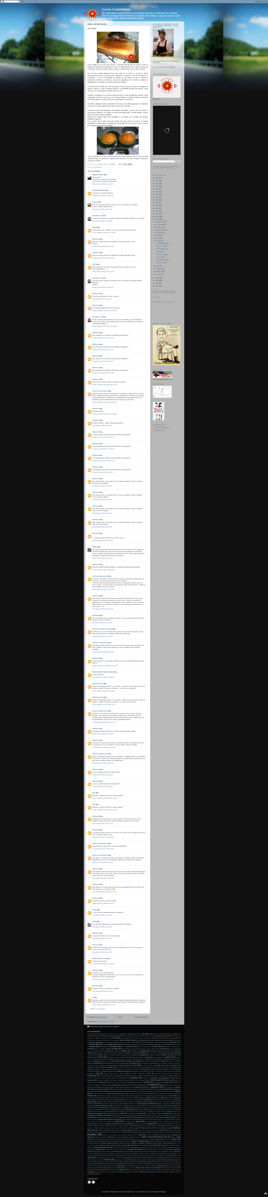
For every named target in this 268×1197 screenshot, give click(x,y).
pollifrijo (173, 1137)
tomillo (89, 1163)
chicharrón (128, 1059)
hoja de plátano (125, 1093)
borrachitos (176, 1046)
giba (102, 1089)
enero (159, 274)
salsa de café (133, 1151)
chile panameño (116, 1061)
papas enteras (157, 1121)
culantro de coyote (136, 1071)
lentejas (90, 1101)
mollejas (90, 1113)
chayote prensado (158, 1057)
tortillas (159, 1165)
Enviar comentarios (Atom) (106, 1021)
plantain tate (125, 1137)
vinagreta (121, 1169)
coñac (141, 1067)
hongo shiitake (175, 1093)
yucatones (113, 1172)
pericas (117, 1130)
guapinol (149, 1089)
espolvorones (100, 1080)
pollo (179, 1137)
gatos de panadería (162, 243)
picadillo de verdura (174, 1132)
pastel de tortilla (155, 1125)
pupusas (127, 1141)
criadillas (152, 1069)
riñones (170, 1147)
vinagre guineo (112, 1169)
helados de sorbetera (96, 1093)
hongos (90, 1096)
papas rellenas (175, 1121)
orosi (154, 1115)
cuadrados (97, 1071)
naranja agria (175, 1113)
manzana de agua (161, 1105)
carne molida (174, 1053)
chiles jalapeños (146, 1061)
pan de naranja (93, 1119)
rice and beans (162, 1147)
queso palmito (116, 1145)
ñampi (127, 1115)
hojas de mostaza (147, 1093)
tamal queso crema (97, 1160)
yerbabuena (166, 1169)
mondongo (99, 1113)
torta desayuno (111, 1165)
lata (113, 1099)
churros (158, 1063)
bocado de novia (147, 1046)
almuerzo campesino (109, 1036)
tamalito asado (151, 1160)
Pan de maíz (177, 1117)
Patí (157, 1128)
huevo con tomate (146, 1095)
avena (104, 1044)
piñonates (148, 1135)
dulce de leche (124, 1073)
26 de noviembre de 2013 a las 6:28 (104, 402)
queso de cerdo (93, 1145)
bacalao (129, 1044)
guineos (107, 1091)
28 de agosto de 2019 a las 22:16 (103, 903)
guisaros (116, 1091)
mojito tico (176, 1111)
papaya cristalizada (99, 1123)
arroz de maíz (127, 1042)
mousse (140, 1113)
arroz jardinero (146, 1042)
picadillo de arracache (173, 1130)
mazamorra (98, 1109)
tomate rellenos (158, 1161)
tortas (119, 1165)
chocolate (117, 1063)
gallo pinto (138, 1087)
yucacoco (106, 1172)
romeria (91, 1149)
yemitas (159, 1169)
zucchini (89, 1174)
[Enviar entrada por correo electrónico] (119, 164)
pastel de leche (124, 1125)
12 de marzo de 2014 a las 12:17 (103, 472)
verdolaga (156, 1167)
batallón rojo (178, 1044)
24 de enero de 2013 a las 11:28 (103, 373)
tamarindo (160, 1160)
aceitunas (89, 1034)
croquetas (159, 1069)
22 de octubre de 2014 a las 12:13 (103, 589)
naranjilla (90, 1115)
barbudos (169, 1044)
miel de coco (171, 1109)
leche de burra (128, 1099)
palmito (89, 1117)
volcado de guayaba (149, 1169)
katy (93, 793)
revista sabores (152, 1147)
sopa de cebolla (172, 1153)
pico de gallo (113, 1135)
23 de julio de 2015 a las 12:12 (102, 636)
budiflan (103, 1048)
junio (158, 238)
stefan (108, 1157)
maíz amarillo (104, 1103)
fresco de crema (111, 1082)
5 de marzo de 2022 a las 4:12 (102, 991)
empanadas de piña (136, 1075)
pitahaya (175, 1135)
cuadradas (176, 1069)
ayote (111, 1044)
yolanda (95, 202)
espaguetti (165, 1078)
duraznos (142, 1073)
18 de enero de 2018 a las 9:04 (102, 862)
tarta (88, 1161)
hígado (110, 1093)
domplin (106, 1073)
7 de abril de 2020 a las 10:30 (102, 915)
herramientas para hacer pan (123, 975)
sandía (170, 1151)
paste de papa (160, 1123)
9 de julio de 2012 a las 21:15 (102, 299)
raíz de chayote (153, 1145)
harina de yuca (159, 1091)
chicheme (159, 1059)
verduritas (172, 1167)
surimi (119, 1157)
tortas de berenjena (129, 1165)
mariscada (152, 1107)
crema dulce (135, 1069)
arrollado (97, 1038)
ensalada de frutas (99, 1078)
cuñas (144, 1071)
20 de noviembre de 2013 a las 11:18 (104, 384)
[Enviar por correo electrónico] (123, 164)
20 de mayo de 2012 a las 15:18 (103, 271)
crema (118, 1069)
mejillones (115, 1109)
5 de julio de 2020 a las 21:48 (102, 952)
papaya (89, 1124)
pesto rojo (142, 1130)
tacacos (125, 1157)
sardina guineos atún (98, 1153)
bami (145, 1044)
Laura (94, 921)
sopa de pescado (131, 1155)
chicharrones (150, 1059)
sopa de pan (120, 1155)
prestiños (108, 1141)
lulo (156, 1101)
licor (97, 1101)
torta (135, 1163)
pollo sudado (131, 1139)
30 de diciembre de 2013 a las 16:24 (104, 414)
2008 (157, 283)
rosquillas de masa (150, 1149)
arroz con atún (134, 1038)
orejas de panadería (163, 260)
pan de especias (166, 1117)
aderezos (104, 1034)
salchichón (177, 1149)
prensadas (101, 1141)
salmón (92, 1151)
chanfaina (139, 1057)
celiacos (164, 1055)
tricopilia (106, 1167)
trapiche (91, 1167)
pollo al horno (104, 1139)
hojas (138, 1093)
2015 (157, 208)
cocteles (157, 1065)
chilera (137, 1061)
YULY (94, 264)
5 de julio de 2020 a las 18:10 (102, 938)
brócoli (89, 1049)
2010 (157, 278)
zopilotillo (171, 1172)
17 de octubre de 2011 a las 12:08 (103, 232)
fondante (95, 1082)
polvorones (139, 1139)
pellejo (93, 1130)
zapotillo (164, 1172)
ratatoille (171, 1145)
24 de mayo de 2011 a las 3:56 (102, 184)
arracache (167, 1036)
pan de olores (103, 1119)
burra (170, 1048)
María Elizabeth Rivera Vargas (102, 672)
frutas (152, 1084)
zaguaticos (127, 1172)
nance (159, 1113)
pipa (163, 1135)
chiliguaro (155, 1061)
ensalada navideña (111, 1078)
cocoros (150, 1065)
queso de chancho (104, 1145)
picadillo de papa (128, 1132)
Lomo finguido (138, 1101)
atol (90, 1044)
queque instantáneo (107, 1143)
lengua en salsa (165, 1099)
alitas (161, 1034)
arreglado (89, 1038)
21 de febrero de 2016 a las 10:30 (103, 747)
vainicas (138, 1167)
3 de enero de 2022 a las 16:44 (102, 979)
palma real (176, 1115)
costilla (172, 1067)
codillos (166, 1065)
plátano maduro (147, 1137)
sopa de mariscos (109, 1155)
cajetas (124, 1051)
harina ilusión (169, 1091)
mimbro (169, 1111)
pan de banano (135, 1117)
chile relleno (128, 1061)
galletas (162, 1085)
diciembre (160, 221)
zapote (158, 1172)
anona (140, 1036)
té (111, 1161)
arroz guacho (136, 1042)
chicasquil (104, 1059)
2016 (157, 205)
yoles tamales (175, 1169)
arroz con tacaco (106, 1042)
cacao (89, 1051)
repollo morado (117, 1147)
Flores (94, 910)
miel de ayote (143, 1109)
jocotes (176, 1097)
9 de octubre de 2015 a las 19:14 (103, 677)
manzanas (102, 1107)
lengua (146, 1099)
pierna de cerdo (132, 1135)
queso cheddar (167, 1143)
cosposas (165, 1067)
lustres (160, 1101)
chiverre (97, 1063)
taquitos (177, 1160)
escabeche (154, 1078)
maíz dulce (132, 1103)
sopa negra (168, 1155)
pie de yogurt (122, 1135)
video (179, 1167)
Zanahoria (143, 1172)
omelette (143, 1115)
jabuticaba (141, 1097)
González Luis (97, 215)
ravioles (177, 1145)
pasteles (89, 1128)
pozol (89, 1141)
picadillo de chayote (92, 1132)
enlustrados (163, 1075)
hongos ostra (110, 1095)
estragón (121, 1080)
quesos (125, 1145)
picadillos (92, 1134)
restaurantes (143, 1147)
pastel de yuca (166, 1126)
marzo (159, 269)
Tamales (107, 1160)
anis (136, 1036)
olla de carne (135, 1115)
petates (155, 1130)
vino (129, 1169)
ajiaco (138, 1034)
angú (131, 1036)
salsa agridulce (106, 1151)
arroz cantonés (124, 1038)
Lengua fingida (175, 1099)
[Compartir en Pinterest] (131, 164)
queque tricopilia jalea (131, 1143)
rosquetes (130, 1149)
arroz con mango (162, 254)
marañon (119, 1107)
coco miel (143, 1065)
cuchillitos (119, 1071)
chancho (123, 1057)
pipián (168, 1135)
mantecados (150, 1105)
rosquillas (140, 1149)
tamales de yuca (129, 1160)
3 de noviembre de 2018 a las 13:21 (104, 892)
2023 (157, 186)
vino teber (134, 1169)
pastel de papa (134, 1126)
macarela (167, 1101)
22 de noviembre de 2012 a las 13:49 (104, 326)
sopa (134, 1153)
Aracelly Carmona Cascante (102, 629)
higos (116, 1093)
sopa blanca (141, 1153)
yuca (89, 1172)
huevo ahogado (135, 1095)
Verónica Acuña (97, 683)
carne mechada (162, 1053)
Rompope (98, 1149)
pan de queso (115, 1119)
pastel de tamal (145, 1125)
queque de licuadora (94, 1143)
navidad (105, 1115)
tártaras (101, 1161)
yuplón (120, 1172)
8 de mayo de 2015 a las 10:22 (102, 622)
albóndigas (145, 1034)
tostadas (178, 1165)
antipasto (147, 1036)
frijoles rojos (117, 1085)
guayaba (167, 1089)
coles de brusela (100, 1067)
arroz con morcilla (153, 1040)
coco (135, 1065)
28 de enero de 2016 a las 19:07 (103, 734)
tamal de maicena (161, 1157)
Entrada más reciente (97, 1017)
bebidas (92, 1046)
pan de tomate (126, 1119)
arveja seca (164, 1042)
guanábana (135, 1089)
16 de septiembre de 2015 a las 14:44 (104, 665)
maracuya (111, 1107)
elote (149, 1073)
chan (118, 1057)
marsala (168, 1107)
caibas (100, 1051)
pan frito (151, 1119)
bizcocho (130, 1046)
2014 (157, 211)
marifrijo (145, 1107)
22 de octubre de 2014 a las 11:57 (103, 570)
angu (126, 1036)
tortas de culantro (150, 1165)
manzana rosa (91, 1107)
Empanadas (91, 1076)
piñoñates (156, 1135)
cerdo (172, 1055)
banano (151, 1044)
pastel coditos (175, 1123)
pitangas (103, 1137)
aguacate (122, 1034)
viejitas (91, 1169)
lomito (116, 1101)
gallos (147, 1087)
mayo (159, 241)
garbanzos (155, 1087)
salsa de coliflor (143, 1151)
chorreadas (144, 1063)
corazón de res (149, 1067)
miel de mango (108, 1111)
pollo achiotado (95, 1139)
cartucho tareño (91, 1055)
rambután (163, 1145)
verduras (165, 1167)
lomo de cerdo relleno (126, 1101)
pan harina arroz (159, 1119)
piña (140, 1135)
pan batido (98, 167)
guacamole (127, 1089)
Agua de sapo (113, 1034)
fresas (102, 1082)
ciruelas (164, 1063)
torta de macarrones (175, 1163)
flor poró (177, 1080)
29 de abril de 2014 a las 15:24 (102, 558)
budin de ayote (134, 1048)
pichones (104, 1135)
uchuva (118, 1167)
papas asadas (147, 1121)
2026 (157, 178)
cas (99, 1055)
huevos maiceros (120, 1097)
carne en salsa (152, 1053)
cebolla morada (126, 1055)
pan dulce (143, 1119)
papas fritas (166, 1121)
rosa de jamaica (110, 1149)
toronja (100, 1163)
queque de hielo (177, 1141)
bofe (163, 1046)
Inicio (120, 1017)
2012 (157, 216)
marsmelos (175, 1107)
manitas (133, 1105)
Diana (94, 227)
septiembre (161, 230)
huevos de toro (99, 1097)
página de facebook (135, 73)
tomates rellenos (174, 1161)
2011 (157, 219)
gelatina (178, 1087)
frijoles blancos (170, 1082)
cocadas (176, 1063)
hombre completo (159, 1093)
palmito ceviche (100, 1117)
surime (114, 1157)
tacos (132, 1157)
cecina (157, 1055)
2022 (157, 189)
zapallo (151, 1172)
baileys (135, 1044)
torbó (94, 1163)
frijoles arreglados (157, 1082)
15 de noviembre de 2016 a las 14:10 (104, 798)
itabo (135, 1097)
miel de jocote (98, 1111)
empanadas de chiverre (121, 1076)
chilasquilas (173, 1059)
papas (138, 1121)
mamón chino (175, 1103)
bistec (123, 1046)
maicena (89, 1103)
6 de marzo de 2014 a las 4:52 (102, 425)
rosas (117, 1149)
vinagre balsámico (100, 1169)
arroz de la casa (117, 1042)
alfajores (155, 1034)
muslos (154, 1113)
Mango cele (106, 1105)
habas (128, 1091)
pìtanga (97, 1137)
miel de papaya (139, 1111)
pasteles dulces (122, 1128)
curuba (164, 1071)
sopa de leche (98, 1155)
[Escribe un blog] (125, 164)
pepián (100, 1130)
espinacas (90, 1080)
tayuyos (107, 1161)
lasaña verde (106, 1099)
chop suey (125, 1063)
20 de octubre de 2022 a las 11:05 (103, 1005)
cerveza (92, 1057)
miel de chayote (161, 262)
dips (97, 1073)
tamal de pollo (172, 1157)
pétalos (149, 1130)
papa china (131, 1121)
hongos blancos (101, 1095)
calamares (134, 1051)
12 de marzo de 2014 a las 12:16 (103, 437)
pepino (106, 1130)
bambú (140, 1044)
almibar (176, 1034)
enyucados (145, 1078)
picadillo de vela (163, 1132)
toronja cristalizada (109, 1163)
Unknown (95, 239)
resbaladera (133, 1147)
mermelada (128, 1109)
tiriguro (126, 1161)
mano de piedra (141, 1105)
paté (152, 1128)
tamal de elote (150, 1157)
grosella (115, 1089)
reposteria (125, 1147)
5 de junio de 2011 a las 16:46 (102, 221)
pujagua (115, 1141)
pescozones (133, 1130)
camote (175, 1051)
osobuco (160, 1115)
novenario (121, 1115)
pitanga (89, 1137)
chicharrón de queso (138, 1059)
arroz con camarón (158, 1038)
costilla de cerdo (99, 1069)
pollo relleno (121, 1139)
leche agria (119, 1099)
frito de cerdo (160, 257)
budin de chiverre (145, 1048)
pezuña (161, 1130)
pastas (149, 1124)
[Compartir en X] (127, 164)
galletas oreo (100, 1087)
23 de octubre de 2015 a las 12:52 (103, 691)
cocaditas (89, 1065)
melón (121, 1109)
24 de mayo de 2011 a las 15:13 (103, 195)
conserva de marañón (131, 1067)
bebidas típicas (103, 1046)
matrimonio (90, 1109)
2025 (157, 181)
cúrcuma (157, 1071)
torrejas (130, 1163)
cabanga (176, 1048)
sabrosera (160, 1149)
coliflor (110, 1067)
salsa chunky (125, 1151)
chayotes (168, 1057)
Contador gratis (156, 297)
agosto (159, 232)
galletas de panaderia (173, 1085)
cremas (143, 1069)
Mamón (166, 1103)
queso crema (177, 1143)
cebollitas (151, 1055)
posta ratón (166, 1139)
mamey (160, 1103)
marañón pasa (137, 1107)
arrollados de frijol (105, 1038)
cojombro (90, 1067)
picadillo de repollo (139, 1132)
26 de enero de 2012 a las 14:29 (103, 258)
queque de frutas (166, 1141)
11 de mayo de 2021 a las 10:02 (103, 964)
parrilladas (128, 1124)
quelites (134, 1141)
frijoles (147, 1082)
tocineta (133, 1161)
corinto (158, 1067)
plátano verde (162, 1137)
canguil (99, 1053)
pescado (124, 1130)
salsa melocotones (154, 1151)
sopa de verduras (142, 1155)
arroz (114, 1038)
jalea (162, 1097)
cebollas (134, 1055)
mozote (147, 1113)
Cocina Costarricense (100, 391)
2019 (157, 197)
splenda (103, 1157)
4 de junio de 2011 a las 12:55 (102, 209)
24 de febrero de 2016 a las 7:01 (103, 763)
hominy (167, 1093)
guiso (122, 1091)
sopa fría (152, 1155)
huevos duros (110, 1097)
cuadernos (167, 1069)
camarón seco (155, 1051)
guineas (100, 1091)
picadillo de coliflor (104, 1132)
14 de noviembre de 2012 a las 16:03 (104, 310)
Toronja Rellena (120, 1163)
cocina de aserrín (99, 1065)
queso (149, 1143)
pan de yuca (135, 1119)
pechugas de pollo (165, 1128)
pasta (136, 1123)
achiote (97, 1034)
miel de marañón (120, 1111)
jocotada (169, 1097)
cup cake (151, 1071)
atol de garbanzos (162, 249)
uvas (125, 1167)
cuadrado (89, 1071)
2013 (157, 214)
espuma (108, 1080)
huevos (171, 1096)
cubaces (111, 1071)
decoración (170, 1071)
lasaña (99, 1099)
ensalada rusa (123, 1078)
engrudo (155, 1075)
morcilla (114, 1113)
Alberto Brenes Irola (99, 958)
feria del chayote (140, 1080)
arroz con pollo (94, 1042)
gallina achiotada (109, 1087)
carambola (128, 1053)
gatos (164, 1087)
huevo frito (155, 1095)
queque (142, 1141)
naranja (166, 1113)
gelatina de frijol (94, 1089)
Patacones (144, 1128)
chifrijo (166, 1059)
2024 (157, 183)
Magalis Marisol (97, 174)
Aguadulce (131, 1034)
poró (158, 1139)
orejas (149, 1115)
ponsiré (152, 1139)
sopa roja (176, 1155)
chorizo (134, 1063)
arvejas (171, 1042)
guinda (94, 1091)
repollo (108, 1147)
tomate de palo (147, 1161)
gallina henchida (120, 1087)
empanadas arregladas (106, 1075)
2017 (157, 202)
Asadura (178, 1042)
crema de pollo (126, 1069)
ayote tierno (120, 1044)
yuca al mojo (98, 1172)
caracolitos (120, 1053)
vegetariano (147, 1167)
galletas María (91, 1087)
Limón (110, 1101)
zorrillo (177, 1172)
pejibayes (177, 1128)
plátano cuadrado (135, 1137)
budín (115, 1049)
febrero (159, 271)
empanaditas (147, 1076)
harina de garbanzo (148, 1091)
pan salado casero (101, 1121)
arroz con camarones (172, 1038)
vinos (140, 1169)
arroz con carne (91, 1040)
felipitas (132, 1080)
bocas (155, 1046)
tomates (166, 1161)
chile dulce (96, 1061)
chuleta (151, 1063)
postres (174, 1139)
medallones (107, 1109)
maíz (96, 1103)
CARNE (143, 1053)
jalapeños (156, 1097)
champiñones (110, 1057)
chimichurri (171, 1061)
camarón (143, 1051)
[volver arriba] (265, 1194)
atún (97, 1044)
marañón (127, 1107)
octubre (159, 227)
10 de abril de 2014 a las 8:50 (102, 499)
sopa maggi (159, 1155)
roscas (123, 1149)
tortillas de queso (169, 1165)
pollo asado (113, 1139)
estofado (114, 1080)
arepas (159, 1036)
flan (147, 1080)
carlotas (136, 1053)
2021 (157, 192)
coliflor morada (119, 1067)
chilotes (163, 1061)
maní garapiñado (125, 1105)
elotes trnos (167, 1073)
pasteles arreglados (99, 1128)
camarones (167, 1051)
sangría (176, 1151)
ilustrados (129, 1097)
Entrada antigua (141, 1017)
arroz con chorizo (162, 246)
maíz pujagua (142, 1103)
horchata (118, 1095)
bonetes (169, 1046)
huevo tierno (164, 1095)
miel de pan (130, 1111)
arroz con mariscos (140, 1040)
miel (136, 1109)
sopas (89, 1157)
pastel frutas (175, 1125)
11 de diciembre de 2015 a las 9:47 (104, 722)
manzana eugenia (173, 1105)
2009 (157, 280)
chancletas (132, 1057)
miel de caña (152, 1109)
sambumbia (164, 1151)
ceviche (100, 1057)
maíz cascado (114, 1103)
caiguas (107, 1051)
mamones (90, 1105)
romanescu (178, 1147)
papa (124, 1121)
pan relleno (92, 1121)
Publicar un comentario (97, 1009)
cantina (105, 1053)
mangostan (116, 1105)
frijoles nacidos (106, 1085)
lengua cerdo (155, 1099)
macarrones (175, 1101)
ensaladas (134, 1078)
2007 (157, 286)
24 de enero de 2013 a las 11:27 (103, 338)
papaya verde (110, 1124)
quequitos (142, 1143)
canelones (90, 1053)
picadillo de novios (115, 1132)
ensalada (171, 1076)
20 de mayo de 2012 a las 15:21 (103, 287)
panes (117, 1121)
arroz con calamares (145, 1038)
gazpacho (170, 1087)
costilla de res (110, 1069)
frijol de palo (131, 1082)
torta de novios (93, 1165)
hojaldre (133, 1093)
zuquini (96, 1174)
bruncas (97, 1048)
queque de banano (154, 1141)
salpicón (98, 1151)
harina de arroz (136, 1091)
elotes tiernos (157, 1073)
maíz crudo (123, 1103)
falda (126, 1080)
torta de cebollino (153, 1163)
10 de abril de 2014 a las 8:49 (102, 486)
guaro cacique (158, 1089)
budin (109, 1049)
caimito (116, 1051)
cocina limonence (124, 1065)
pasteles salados (134, 1128)
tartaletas (94, 1161)
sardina (89, 1153)
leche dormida (138, 1099)
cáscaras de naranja (114, 1055)
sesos (117, 1153)
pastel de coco (114, 1125)
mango (97, 1105)
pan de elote (154, 1117)
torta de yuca (102, 1165)
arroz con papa (177, 1040)
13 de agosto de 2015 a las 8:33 (103, 652)
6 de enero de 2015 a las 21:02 (102, 609)
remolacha (98, 1147)
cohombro (174, 1065)
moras (108, 1113)
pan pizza (178, 1119)
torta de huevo (164, 1163)
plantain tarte (117, 1137)
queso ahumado (157, 1143)
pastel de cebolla (104, 1125)
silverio (123, 1153)
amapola (119, 1036)
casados (105, 1055)
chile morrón (105, 1061)
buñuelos (164, 1049)
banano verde (161, 1044)
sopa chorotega (150, 1153)
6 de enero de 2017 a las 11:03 (102, 823)
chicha (111, 1059)
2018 (157, 200)
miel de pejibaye (150, 1111)
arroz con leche (125, 1040)
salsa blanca (115, 1151)
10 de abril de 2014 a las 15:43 (102, 540)
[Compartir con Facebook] (129, 164)
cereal (179, 1055)
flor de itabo (156, 1080)
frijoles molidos (96, 1085)
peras (111, 1130)
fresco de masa (122, 1082)
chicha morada (119, 1059)
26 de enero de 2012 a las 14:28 (103, 246)
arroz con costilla (102, 1040)
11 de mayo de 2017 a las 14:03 (103, 849)
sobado (128, 1153)
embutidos (175, 1073)
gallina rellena (129, 1087)
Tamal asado (140, 1157)
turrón (112, 1167)
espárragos (175, 1078)
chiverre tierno (108, 1063)
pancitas (111, 1121)
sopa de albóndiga (161, 1153)
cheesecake (96, 1059)
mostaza (122, 1113)
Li (93, 997)
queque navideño (119, 1143)
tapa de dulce (169, 1160)
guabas (120, 1089)
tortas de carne (140, 1165)
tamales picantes (141, 1160)
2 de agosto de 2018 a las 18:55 (103, 878)
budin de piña (155, 1048)
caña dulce (112, 1053)
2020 (157, 194)
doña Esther (113, 1073)
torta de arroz (142, 1163)
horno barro (126, 1095)
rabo (144, 1145)
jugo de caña (91, 1099)
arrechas (176, 1036)
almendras (168, 1034)
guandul (142, 1089)
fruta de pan (142, 1085)
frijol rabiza (139, 1082)
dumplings (134, 1073)
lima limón (103, 1101)
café (94, 1051)
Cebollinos (142, 1055)
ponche (146, 1139)
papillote (121, 1123)
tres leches (98, 1167)
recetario (89, 1147)
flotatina (89, 1082)
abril (158, 266)
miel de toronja (160, 1111)
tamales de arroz (118, 1160)
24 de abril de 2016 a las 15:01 (102, 775)
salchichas (168, 1149)
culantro (127, 1071)
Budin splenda (125, 1048)
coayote (170, 1063)
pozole (94, 1141)
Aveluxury (95, 596)
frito (135, 1085)
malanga (152, 1103)
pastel (167, 1124)
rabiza (139, 1145)
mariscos (160, 1107)
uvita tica (131, 1167)
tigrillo (115, 1161)
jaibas (149, 1097)
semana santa (109, 1153)
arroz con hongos (113, 1040)
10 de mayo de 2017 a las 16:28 (103, 837)
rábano (132, 1145)
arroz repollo (155, 1042)
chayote (147, 1057)
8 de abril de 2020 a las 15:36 (102, 927)
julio (158, 235)
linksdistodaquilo (98, 190)
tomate (139, 1161)
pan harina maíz (169, 1119)
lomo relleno (148, 1101)
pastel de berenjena (92, 1125)
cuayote (104, 1071)
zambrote (135, 1172)
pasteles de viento (111, 1128)
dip (176, 1071)
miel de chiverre (162, 1109)
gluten (108, 1089)
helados (178, 1091)
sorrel (97, 1157)
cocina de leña (111, 1065)
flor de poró (168, 1080)
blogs (139, 1046)
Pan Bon (115, 1117)
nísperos (113, 1115)
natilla (98, 1115)
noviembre (160, 224)
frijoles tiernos (127, 1085)
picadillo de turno (151, 1132)
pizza (109, 1137)
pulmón (121, 1141)
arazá (152, 1036)
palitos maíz (168, 1115)
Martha (95, 547)
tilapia (121, 1161)
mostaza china (131, 1113)
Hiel (105, 1093)
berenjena (114, 1046)
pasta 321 (142, 1123)
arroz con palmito (166, 1040)
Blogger (163, 1192)
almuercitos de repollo (93, 1036)
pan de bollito (145, 1117)
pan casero (123, 1117)
